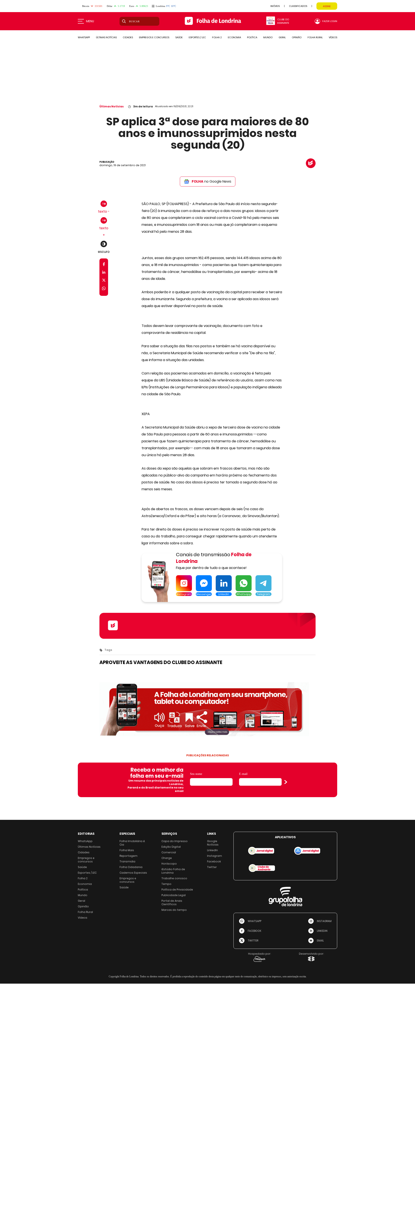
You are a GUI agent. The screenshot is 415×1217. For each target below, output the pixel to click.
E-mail (243, 774)
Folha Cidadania (131, 867)
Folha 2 (83, 878)
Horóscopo (169, 863)
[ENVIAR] (286, 782)
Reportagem (128, 856)
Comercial (168, 852)
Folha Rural (85, 912)
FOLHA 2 (217, 37)
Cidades (83, 852)
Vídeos (82, 917)
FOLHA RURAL (315, 37)
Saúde (82, 867)
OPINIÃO (297, 37)
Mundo (82, 895)
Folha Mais (127, 850)
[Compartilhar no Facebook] (104, 265)
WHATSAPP (84, 37)
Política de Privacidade (177, 889)
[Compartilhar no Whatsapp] (104, 289)
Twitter (212, 867)
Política (83, 889)
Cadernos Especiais (133, 873)
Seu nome (196, 774)
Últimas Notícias (111, 106)
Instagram (214, 856)
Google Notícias (213, 842)
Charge (166, 858)
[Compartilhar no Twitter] (103, 281)
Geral (81, 901)
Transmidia (127, 861)
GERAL (282, 37)
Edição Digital (171, 847)
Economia (85, 884)
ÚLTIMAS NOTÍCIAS (106, 37)
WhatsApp (85, 841)
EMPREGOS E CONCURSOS (154, 37)
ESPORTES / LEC (197, 37)
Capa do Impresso (174, 841)
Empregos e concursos (86, 859)
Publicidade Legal (173, 895)
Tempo (166, 884)
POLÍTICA (252, 37)
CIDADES (128, 37)
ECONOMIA (234, 37)
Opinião (83, 906)
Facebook (214, 861)
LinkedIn (212, 850)
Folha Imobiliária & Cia (132, 842)
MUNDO (268, 37)
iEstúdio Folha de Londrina (173, 871)
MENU (90, 21)
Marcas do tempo (174, 910)
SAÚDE (179, 37)
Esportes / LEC (87, 873)
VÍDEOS (333, 37)
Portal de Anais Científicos (171, 902)
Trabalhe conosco (174, 878)
